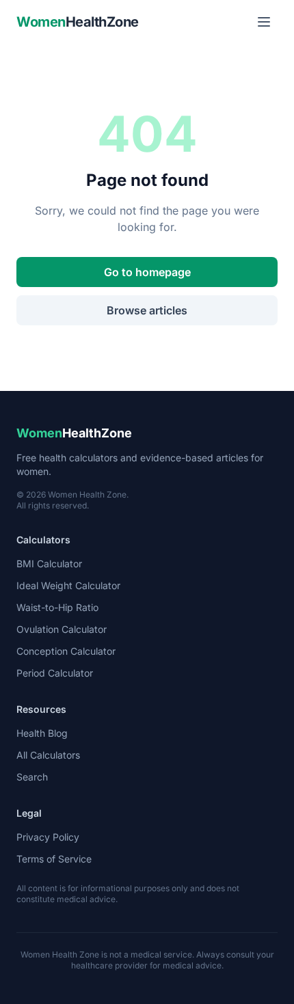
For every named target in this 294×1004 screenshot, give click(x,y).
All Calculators (48, 755)
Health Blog (42, 733)
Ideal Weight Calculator (68, 585)
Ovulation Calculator (61, 629)
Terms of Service (54, 859)
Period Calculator (54, 673)
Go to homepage (147, 272)
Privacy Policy (47, 837)
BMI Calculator (49, 563)
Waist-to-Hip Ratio (57, 607)
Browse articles (147, 310)
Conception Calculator (66, 651)
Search (32, 777)
